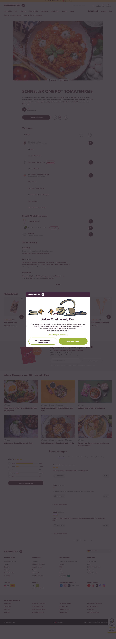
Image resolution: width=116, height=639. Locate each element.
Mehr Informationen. (53, 330)
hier (70, 328)
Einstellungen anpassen (58, 335)
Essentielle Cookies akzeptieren (42, 341)
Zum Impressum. (64, 330)
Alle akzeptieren (73, 341)
